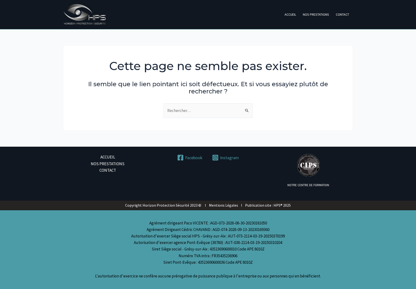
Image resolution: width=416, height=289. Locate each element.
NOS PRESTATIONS (316, 14)
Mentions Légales (223, 205)
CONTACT (342, 14)
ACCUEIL (290, 14)
